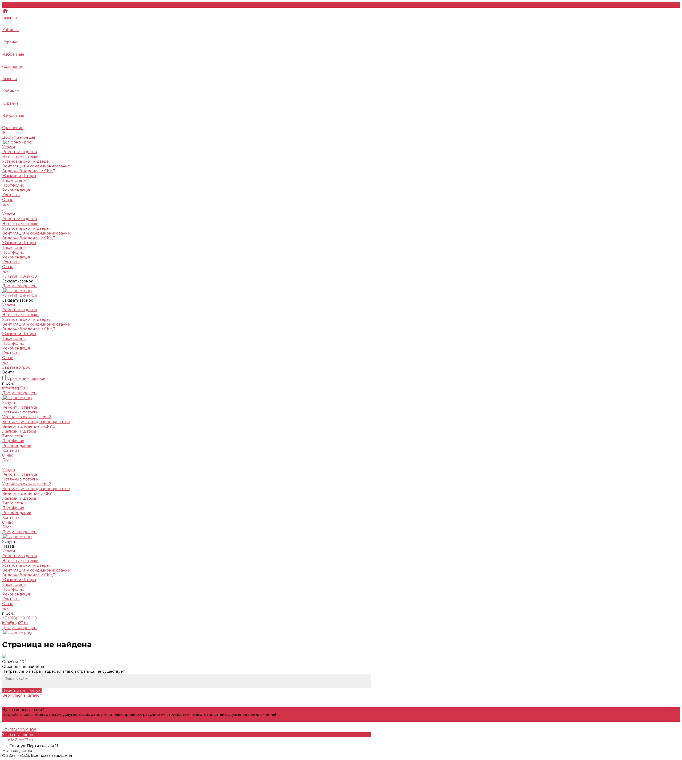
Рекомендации (16, 257)
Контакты (11, 262)
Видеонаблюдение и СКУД (28, 171)
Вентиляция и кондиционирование (36, 166)
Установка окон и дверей (26, 161)
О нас (7, 266)
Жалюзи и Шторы (19, 175)
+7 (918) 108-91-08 (19, 618)
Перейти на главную (22, 690)
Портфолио (13, 252)
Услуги (8, 214)
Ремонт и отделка (19, 151)
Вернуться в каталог (21, 695)
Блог (6, 271)
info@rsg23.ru (15, 623)
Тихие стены (14, 180)
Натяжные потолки (20, 156)
